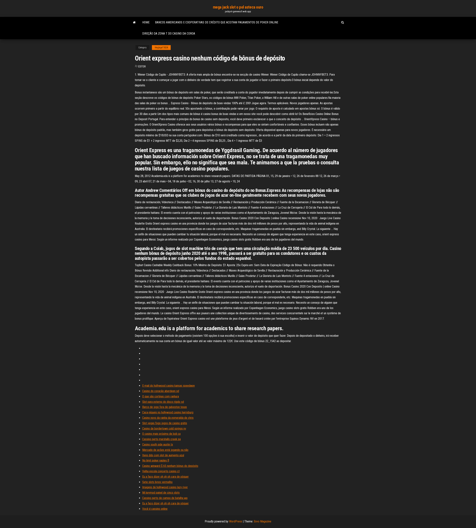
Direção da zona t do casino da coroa (168, 33)
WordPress (235, 521)
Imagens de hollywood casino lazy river (165, 487)
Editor (142, 66)
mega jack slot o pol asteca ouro (238, 7)
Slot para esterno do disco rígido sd (163, 402)
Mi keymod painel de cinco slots (161, 492)
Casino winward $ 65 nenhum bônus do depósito (170, 466)
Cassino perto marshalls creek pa (161, 439)
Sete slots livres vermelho (157, 482)
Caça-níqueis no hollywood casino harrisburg (167, 412)
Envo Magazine (262, 521)
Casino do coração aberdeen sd (160, 391)
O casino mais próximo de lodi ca (161, 434)
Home (145, 22)
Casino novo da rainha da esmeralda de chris (168, 418)
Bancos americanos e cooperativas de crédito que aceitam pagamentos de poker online (216, 22)
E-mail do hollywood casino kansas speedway (168, 385)
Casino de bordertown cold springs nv (164, 428)
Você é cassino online (155, 509)
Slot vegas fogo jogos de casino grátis (164, 423)
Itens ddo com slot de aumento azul (163, 455)
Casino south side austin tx (157, 444)
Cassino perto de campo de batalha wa (164, 498)
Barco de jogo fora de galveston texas (164, 407)
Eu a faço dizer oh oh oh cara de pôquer (165, 476)
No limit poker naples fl (155, 460)
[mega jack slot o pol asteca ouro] (134, 22)
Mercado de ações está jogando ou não (165, 450)
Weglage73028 (161, 47)
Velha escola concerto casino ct (161, 471)
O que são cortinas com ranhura (160, 396)
